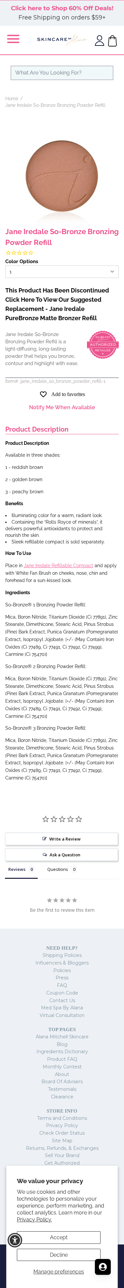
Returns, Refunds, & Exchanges (62, 1148)
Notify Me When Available (62, 407)
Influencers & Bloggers (62, 963)
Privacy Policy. (34, 1219)
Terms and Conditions (62, 1118)
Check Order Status (62, 1133)
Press (62, 978)
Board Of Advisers (62, 1082)
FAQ (62, 985)
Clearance (62, 1097)
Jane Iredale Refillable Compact (58, 565)
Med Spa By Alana (62, 1008)
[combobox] (62, 73)
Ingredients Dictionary (62, 1052)
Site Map (62, 1141)
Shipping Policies (62, 955)
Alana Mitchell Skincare (62, 1037)
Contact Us (62, 1000)
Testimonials (62, 1089)
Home (11, 98)
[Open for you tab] (103, 1267)
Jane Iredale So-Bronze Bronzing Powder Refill (55, 105)
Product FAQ (62, 1059)
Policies (62, 970)
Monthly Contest (62, 1067)
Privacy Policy (62, 1125)
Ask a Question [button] (65, 855)
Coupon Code (62, 993)
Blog (62, 1044)
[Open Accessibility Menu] (15, 1240)
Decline (59, 1255)
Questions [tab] (57, 869)
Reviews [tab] (16, 869)
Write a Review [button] (65, 839)
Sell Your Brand (62, 1155)
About (62, 1074)
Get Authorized (62, 1163)
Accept (58, 1237)
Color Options (21, 261)
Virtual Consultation (62, 1015)
